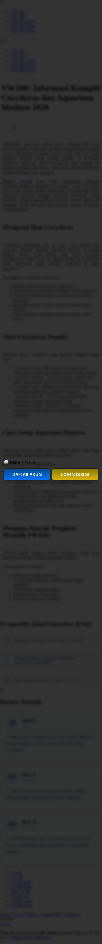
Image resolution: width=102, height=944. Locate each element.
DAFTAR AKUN (27, 474)
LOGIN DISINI (75, 474)
